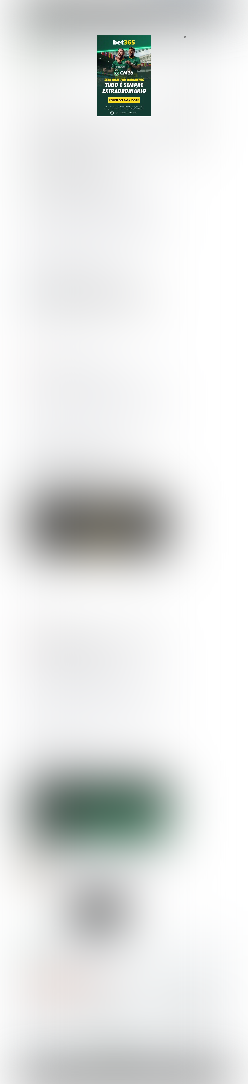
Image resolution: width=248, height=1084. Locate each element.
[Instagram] (33, 889)
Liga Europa (184, 136)
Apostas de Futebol (59, 44)
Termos (163, 1075)
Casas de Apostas (87, 6)
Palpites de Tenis (35, 1030)
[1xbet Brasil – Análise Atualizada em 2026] (80, 955)
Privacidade (149, 1075)
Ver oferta (99, 542)
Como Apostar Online (87, 1025)
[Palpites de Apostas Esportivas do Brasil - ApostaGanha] (39, 5)
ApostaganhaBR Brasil (35, 44)
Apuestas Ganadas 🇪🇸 (180, 1019)
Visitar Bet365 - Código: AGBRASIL (50, 984)
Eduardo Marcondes (55, 71)
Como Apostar (155, 6)
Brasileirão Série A (191, 98)
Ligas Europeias (186, 141)
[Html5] (52, 889)
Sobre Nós (134, 1075)
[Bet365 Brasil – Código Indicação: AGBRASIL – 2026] (29, 955)
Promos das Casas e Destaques (94, 1019)
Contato (132, 1077)
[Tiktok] (47, 889)
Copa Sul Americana (189, 125)
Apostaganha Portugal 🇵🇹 (182, 1014)
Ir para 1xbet (96, 979)
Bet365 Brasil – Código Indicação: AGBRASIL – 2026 (50, 952)
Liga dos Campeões (189, 130)
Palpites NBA (185, 152)
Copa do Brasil (188, 114)
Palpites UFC (185, 158)
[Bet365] (52, 817)
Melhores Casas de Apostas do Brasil (97, 1014)
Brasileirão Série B (191, 103)
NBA (138, 6)
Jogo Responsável (203, 1075)
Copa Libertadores (37, 56)
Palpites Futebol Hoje (190, 87)
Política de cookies (180, 1075)
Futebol (107, 6)
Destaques (124, 6)
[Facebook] (42, 889)
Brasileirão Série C (191, 109)
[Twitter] (38, 889)
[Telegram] (28, 889)
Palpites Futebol (35, 1014)
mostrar (47, 113)
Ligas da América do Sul (191, 147)
